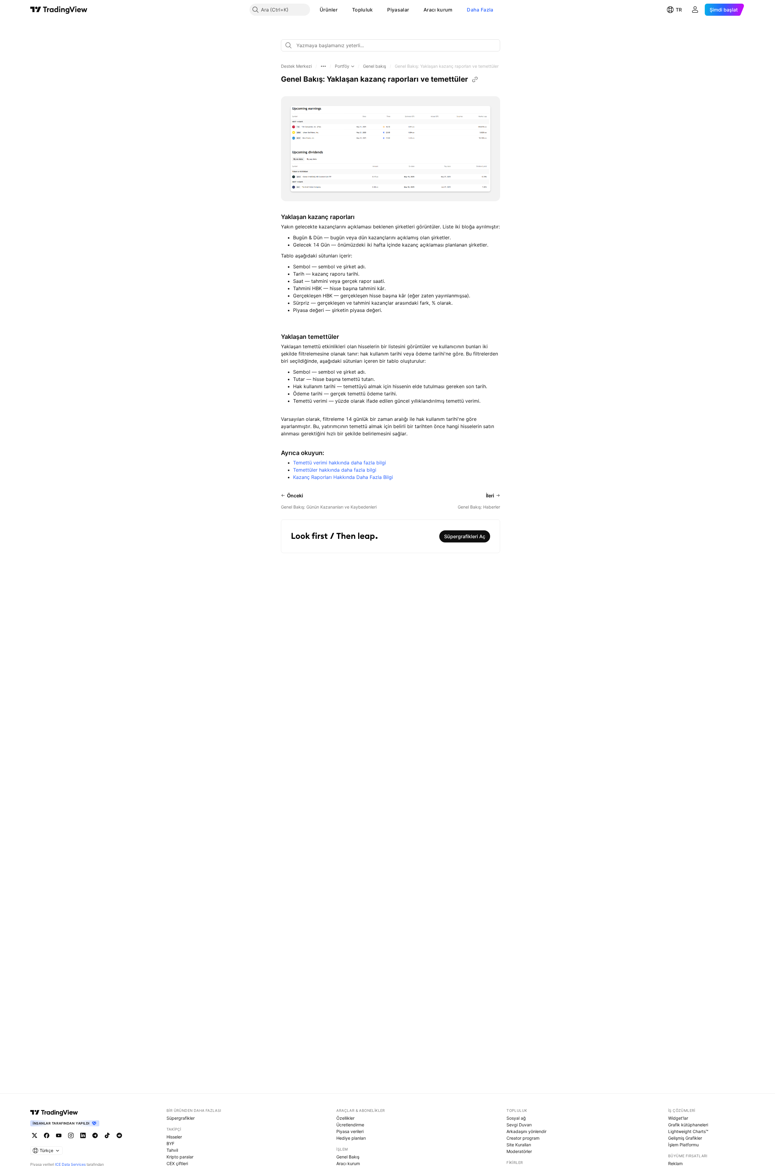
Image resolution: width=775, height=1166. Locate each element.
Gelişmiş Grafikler (685, 1138)
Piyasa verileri (350, 1131)
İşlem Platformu (683, 1144)
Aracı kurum (438, 10)
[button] (342, 10)
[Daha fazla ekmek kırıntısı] (323, 66)
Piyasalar (398, 10)
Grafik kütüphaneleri (688, 1124)
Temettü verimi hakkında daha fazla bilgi (339, 463)
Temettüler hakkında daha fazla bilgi (334, 470)
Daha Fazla (480, 10)
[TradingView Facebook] (46, 1135)
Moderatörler (519, 1151)
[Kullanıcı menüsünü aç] (695, 10)
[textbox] (393, 45)
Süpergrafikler (181, 1118)
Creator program (522, 1138)
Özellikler (345, 1118)
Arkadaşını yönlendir (526, 1131)
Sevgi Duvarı (519, 1124)
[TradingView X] (34, 1135)
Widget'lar (678, 1118)
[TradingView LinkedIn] (83, 1135)
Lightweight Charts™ (688, 1131)
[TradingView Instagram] (71, 1135)
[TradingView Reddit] (119, 1135)
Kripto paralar (180, 1156)
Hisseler (174, 1136)
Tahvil (172, 1150)
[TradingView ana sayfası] (58, 9)
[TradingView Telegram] (95, 1135)
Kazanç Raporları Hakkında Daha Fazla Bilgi (343, 477)
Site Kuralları (518, 1144)
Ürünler (329, 10)
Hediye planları (351, 1138)
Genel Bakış (347, 1156)
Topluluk (362, 10)
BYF (170, 1143)
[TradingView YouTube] (58, 1135)
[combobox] (390, 45)
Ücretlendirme (350, 1124)
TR (679, 10)
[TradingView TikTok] (107, 1135)
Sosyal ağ (516, 1118)
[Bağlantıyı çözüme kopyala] (475, 79)
